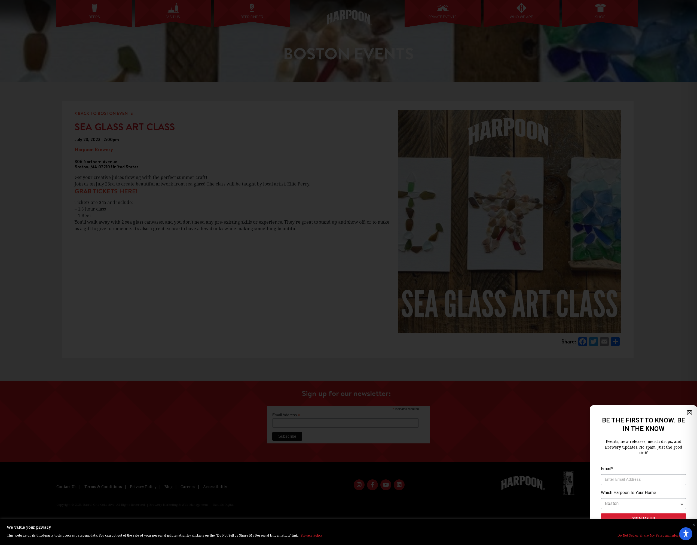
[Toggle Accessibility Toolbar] (686, 534)
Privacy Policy (312, 535)
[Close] (692, 523)
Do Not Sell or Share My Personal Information (653, 535)
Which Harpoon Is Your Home (628, 492)
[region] (348, 532)
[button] (689, 413)
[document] (348, 272)
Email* (607, 468)
